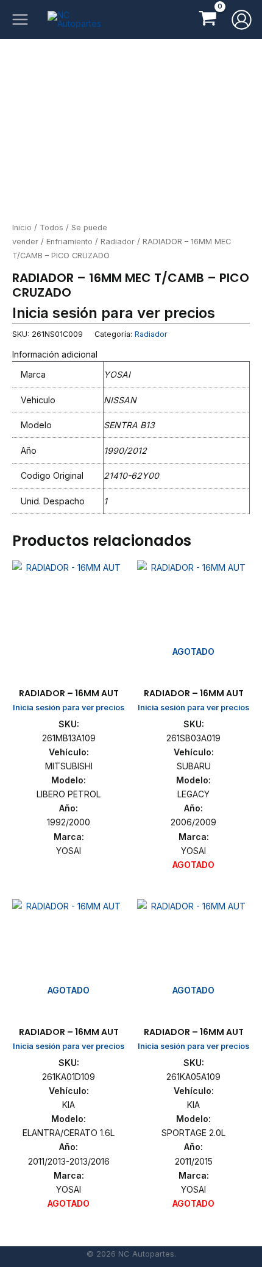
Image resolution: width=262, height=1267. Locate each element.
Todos (51, 227)
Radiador (118, 241)
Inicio (22, 227)
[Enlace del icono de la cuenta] (241, 19)
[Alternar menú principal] (20, 19)
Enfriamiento (69, 241)
